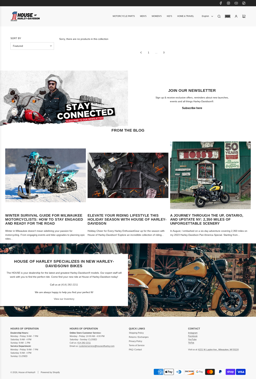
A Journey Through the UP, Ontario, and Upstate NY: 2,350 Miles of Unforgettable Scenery (206, 219)
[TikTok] (244, 3)
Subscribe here (192, 108)
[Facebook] (221, 3)
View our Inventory (64, 298)
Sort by (15, 38)
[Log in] (236, 16)
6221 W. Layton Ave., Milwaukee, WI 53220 (218, 349)
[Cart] (244, 16)
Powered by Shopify (50, 372)
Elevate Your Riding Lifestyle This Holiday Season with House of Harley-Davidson (127, 219)
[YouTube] (236, 3)
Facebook (192, 336)
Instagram (192, 333)
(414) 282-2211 (69, 284)
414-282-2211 (84, 343)
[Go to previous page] (141, 52)
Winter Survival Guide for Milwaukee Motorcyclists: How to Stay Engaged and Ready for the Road (44, 219)
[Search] (219, 16)
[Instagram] (228, 3)
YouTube (192, 339)
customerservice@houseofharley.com (96, 346)
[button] (227, 16)
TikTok (191, 343)
